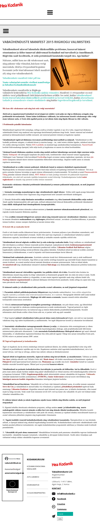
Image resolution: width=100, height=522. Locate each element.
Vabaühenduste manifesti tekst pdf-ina (21, 78)
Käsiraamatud (33, 485)
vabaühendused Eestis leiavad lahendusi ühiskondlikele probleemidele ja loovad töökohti (47, 96)
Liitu (60, 519)
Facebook (61, 499)
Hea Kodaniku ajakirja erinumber (43, 92)
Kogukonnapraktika (36, 493)
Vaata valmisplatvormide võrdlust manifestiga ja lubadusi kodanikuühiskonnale (26, 83)
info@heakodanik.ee (67, 493)
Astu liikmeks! (33, 477)
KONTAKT (56, 488)
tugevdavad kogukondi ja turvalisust (75, 100)
